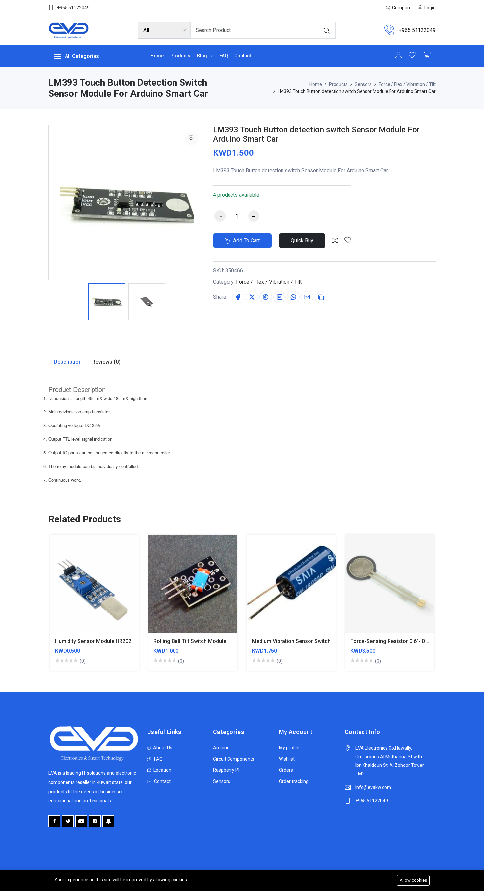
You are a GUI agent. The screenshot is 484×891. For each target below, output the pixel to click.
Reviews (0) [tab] (106, 362)
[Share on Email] (307, 297)
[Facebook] (54, 821)
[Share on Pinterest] (265, 297)
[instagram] (95, 821)
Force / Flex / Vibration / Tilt (407, 84)
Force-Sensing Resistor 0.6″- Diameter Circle (404, 641)
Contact (242, 55)
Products (180, 55)
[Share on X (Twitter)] (252, 297)
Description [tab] (68, 362)
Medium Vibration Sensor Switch (291, 641)
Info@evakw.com (373, 787)
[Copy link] (321, 297)
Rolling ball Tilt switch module (189, 641)
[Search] (327, 30)
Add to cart (246, 240)
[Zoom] (191, 138)
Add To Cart (71, 589)
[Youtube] (81, 821)
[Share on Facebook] (238, 297)
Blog (202, 55)
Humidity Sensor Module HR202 (93, 641)
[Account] (398, 56)
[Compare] (335, 241)
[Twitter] (68, 821)
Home (157, 55)
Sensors (363, 84)
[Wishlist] (347, 241)
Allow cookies (413, 880)
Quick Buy (302, 240)
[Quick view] (102, 589)
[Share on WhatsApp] (293, 297)
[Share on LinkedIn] (279, 297)
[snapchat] (108, 821)
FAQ (223, 55)
